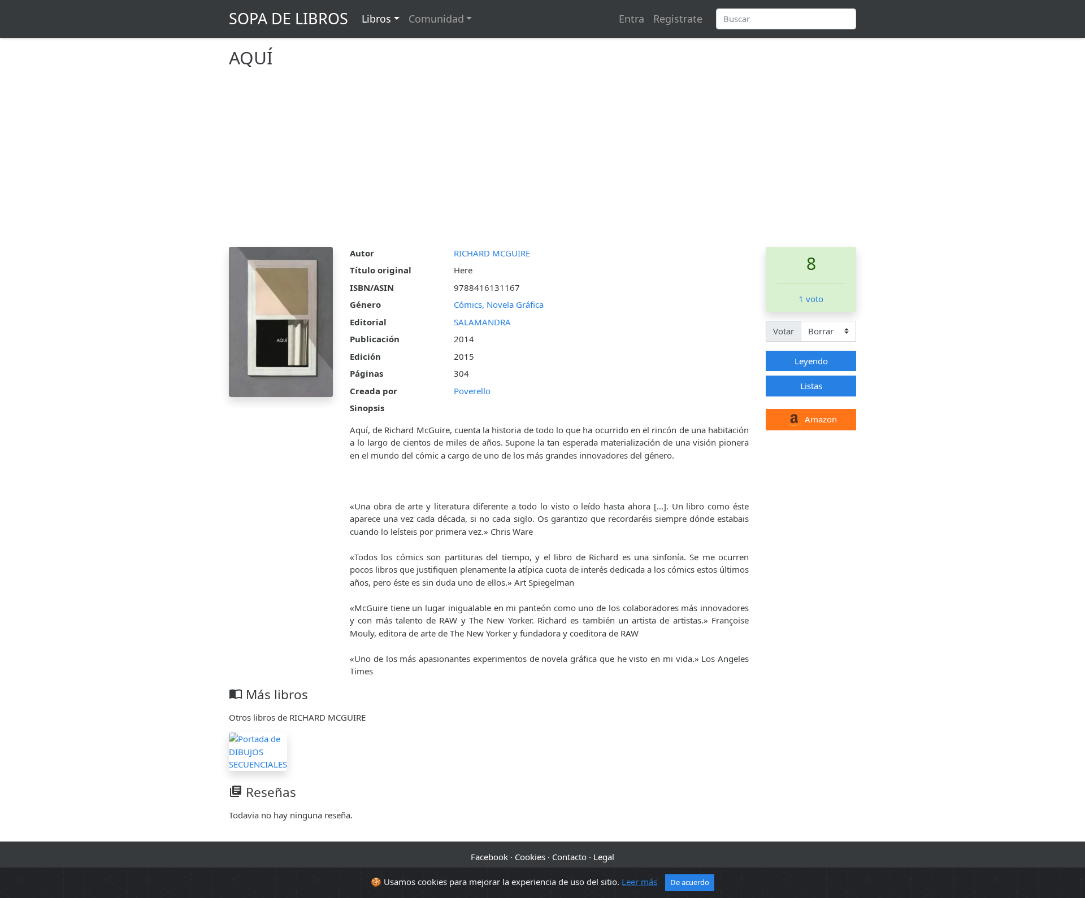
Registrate (677, 18)
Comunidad (436, 18)
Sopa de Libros (288, 18)
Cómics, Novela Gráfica (499, 304)
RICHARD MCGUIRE (492, 253)
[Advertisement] (542, 162)
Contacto (569, 856)
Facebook (489, 856)
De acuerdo (689, 882)
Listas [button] (811, 385)
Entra (631, 18)
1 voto (810, 298)
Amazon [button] (819, 419)
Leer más (639, 881)
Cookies (530, 856)
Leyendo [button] (811, 361)
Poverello (472, 390)
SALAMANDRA (482, 322)
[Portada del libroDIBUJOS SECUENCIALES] (258, 750)
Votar (783, 331)
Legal (603, 856)
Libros (376, 18)
